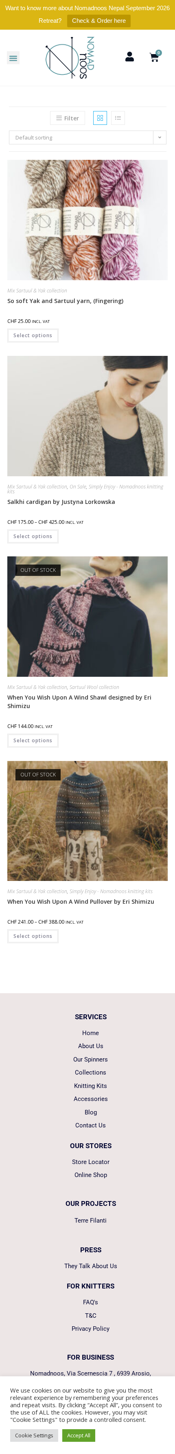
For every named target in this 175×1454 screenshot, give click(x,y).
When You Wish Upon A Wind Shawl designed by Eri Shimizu (79, 701)
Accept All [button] (78, 1435)
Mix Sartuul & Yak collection (37, 290)
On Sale (78, 486)
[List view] (118, 118)
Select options (32, 335)
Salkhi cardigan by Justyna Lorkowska (61, 502)
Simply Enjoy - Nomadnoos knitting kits (111, 891)
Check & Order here (99, 20)
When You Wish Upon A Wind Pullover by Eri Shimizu (80, 901)
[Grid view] (100, 118)
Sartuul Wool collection (94, 687)
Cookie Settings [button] (34, 1435)
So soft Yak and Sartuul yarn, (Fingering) (65, 301)
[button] (13, 57)
